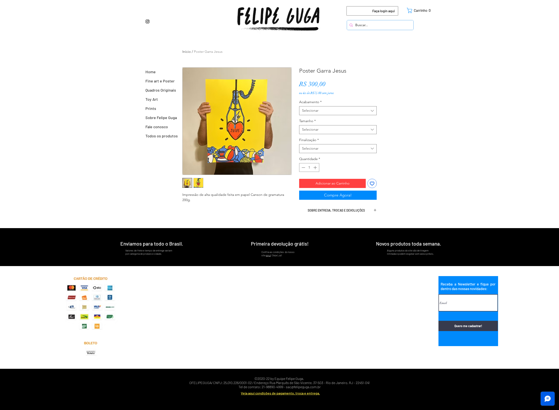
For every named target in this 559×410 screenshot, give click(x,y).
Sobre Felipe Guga (161, 117)
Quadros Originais (160, 90)
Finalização (309, 140)
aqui (268, 255)
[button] (420, 10)
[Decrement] (303, 167)
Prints (150, 108)
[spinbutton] (309, 167)
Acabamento (310, 102)
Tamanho (307, 121)
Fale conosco (156, 126)
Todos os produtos (161, 135)
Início (186, 52)
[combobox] (338, 110)
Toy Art (151, 99)
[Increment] (315, 167)
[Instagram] (147, 21)
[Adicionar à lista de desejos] (372, 183)
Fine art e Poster (160, 81)
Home (150, 71)
